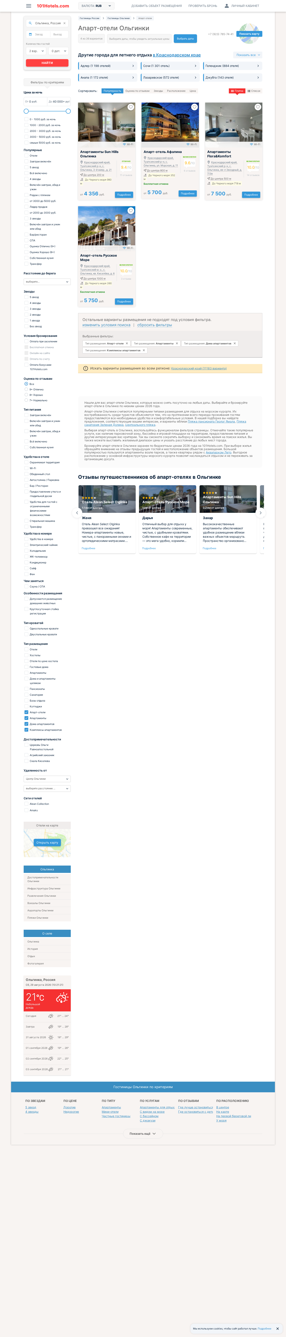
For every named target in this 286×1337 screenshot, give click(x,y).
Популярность (112, 90)
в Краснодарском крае (177, 54)
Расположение (176, 90)
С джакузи (147, 1120)
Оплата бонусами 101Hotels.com (40, 367)
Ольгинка (33, 941)
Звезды (158, 90)
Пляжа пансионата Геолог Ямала (211, 421)
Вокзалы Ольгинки (38, 903)
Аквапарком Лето (218, 452)
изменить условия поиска (106, 325)
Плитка (239, 90)
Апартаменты (111, 1107)
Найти (47, 63)
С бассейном (149, 1116)
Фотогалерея (35, 963)
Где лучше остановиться (196, 1107)
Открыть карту (47, 842)
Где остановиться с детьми (198, 1111)
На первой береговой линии (236, 1116)
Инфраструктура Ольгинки (43, 888)
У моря (221, 1120)
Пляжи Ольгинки (37, 917)
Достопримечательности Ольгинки (42, 879)
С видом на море (152, 1111)
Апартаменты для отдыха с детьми (165, 1107)
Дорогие (69, 1107)
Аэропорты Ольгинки (40, 910)
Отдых (31, 956)
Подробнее (124, 194)
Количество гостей (38, 43)
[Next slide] (260, 513)
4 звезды (32, 1111)
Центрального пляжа (140, 425)
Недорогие (71, 1111)
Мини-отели (110, 1111)
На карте (222, 1111)
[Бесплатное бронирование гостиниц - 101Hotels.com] (53, 6)
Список (255, 90)
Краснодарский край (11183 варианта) (199, 368)
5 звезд (30, 1107)
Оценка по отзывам (137, 90)
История (32, 948)
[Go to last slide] (77, 513)
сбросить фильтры (154, 325)
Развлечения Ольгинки (41, 895)
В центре (222, 1107)
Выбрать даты (185, 38)
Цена (193, 90)
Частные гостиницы (116, 1116)
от (92, 194)
